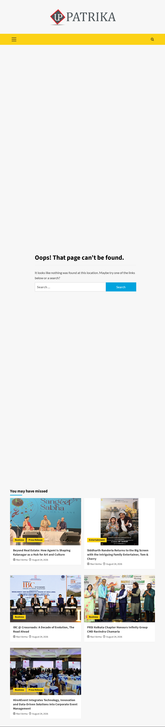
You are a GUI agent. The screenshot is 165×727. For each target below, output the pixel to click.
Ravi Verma (22, 560)
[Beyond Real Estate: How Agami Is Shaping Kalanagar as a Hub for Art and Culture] (45, 521)
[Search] (152, 39)
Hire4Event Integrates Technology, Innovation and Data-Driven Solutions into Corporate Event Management (45, 704)
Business (19, 540)
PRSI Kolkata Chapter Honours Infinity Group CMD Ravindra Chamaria (117, 629)
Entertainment (97, 540)
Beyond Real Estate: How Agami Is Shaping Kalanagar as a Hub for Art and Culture (41, 552)
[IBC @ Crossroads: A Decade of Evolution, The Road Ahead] (45, 598)
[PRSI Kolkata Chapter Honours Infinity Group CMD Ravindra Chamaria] (119, 598)
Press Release (35, 540)
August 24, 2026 (40, 560)
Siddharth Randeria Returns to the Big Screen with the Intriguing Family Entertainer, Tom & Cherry (117, 554)
